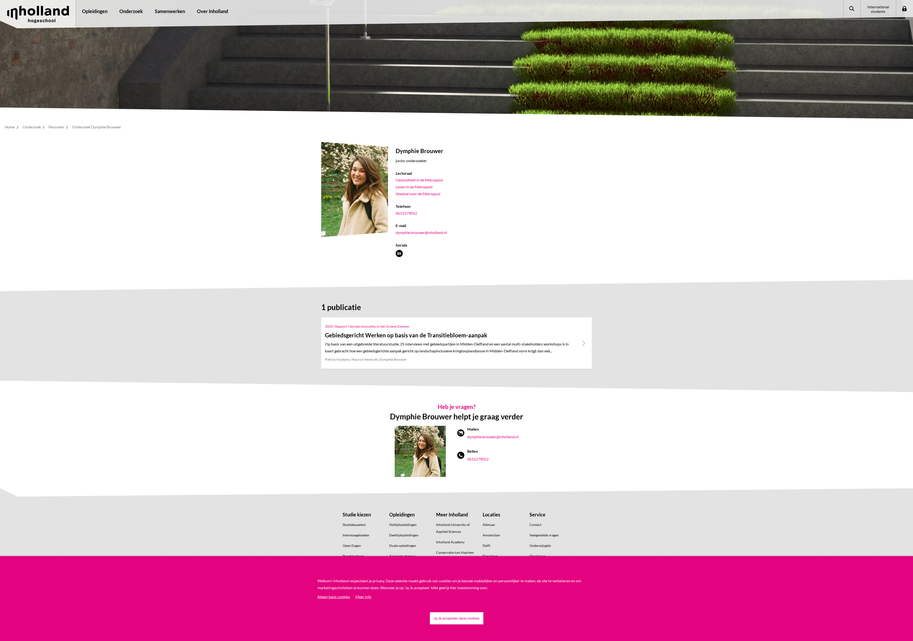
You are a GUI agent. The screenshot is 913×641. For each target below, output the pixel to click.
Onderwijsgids (540, 546)
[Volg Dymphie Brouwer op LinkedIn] (399, 253)
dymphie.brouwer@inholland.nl (421, 232)
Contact (535, 525)
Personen (57, 127)
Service (537, 514)
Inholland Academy (450, 542)
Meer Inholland (452, 514)
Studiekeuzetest (354, 525)
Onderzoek (32, 127)
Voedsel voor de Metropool (418, 193)
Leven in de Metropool (414, 187)
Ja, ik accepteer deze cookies (457, 618)
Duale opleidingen (402, 546)
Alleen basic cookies (333, 596)
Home (10, 127)
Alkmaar (489, 525)
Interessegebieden (356, 535)
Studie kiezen (357, 514)
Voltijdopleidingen (403, 525)
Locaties (491, 514)
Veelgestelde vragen (544, 535)
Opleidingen (402, 514)
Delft (486, 546)
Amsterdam (491, 535)
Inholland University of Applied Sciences (453, 528)
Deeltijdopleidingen (403, 535)
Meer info (363, 596)
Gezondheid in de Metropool (419, 180)
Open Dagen (352, 546)
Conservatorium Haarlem (455, 552)
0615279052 (406, 213)
